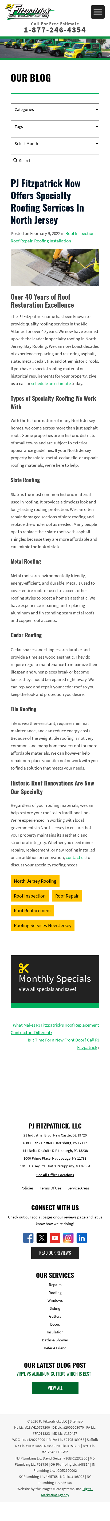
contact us (75, 857)
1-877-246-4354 (55, 29)
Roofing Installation (52, 241)
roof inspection (30, 896)
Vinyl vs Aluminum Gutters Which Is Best (54, 1374)
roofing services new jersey (42, 925)
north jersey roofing (35, 881)
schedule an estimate (51, 383)
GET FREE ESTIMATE (55, 1081)
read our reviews (55, 1252)
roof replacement (32, 910)
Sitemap (76, 1421)
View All (55, 1388)
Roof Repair (21, 241)
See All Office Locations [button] (55, 1174)
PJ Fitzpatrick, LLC (53, 1421)
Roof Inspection (80, 233)
